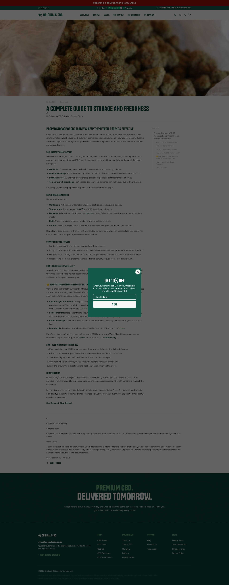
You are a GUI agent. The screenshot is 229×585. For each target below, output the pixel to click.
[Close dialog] (138, 272)
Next (114, 304)
